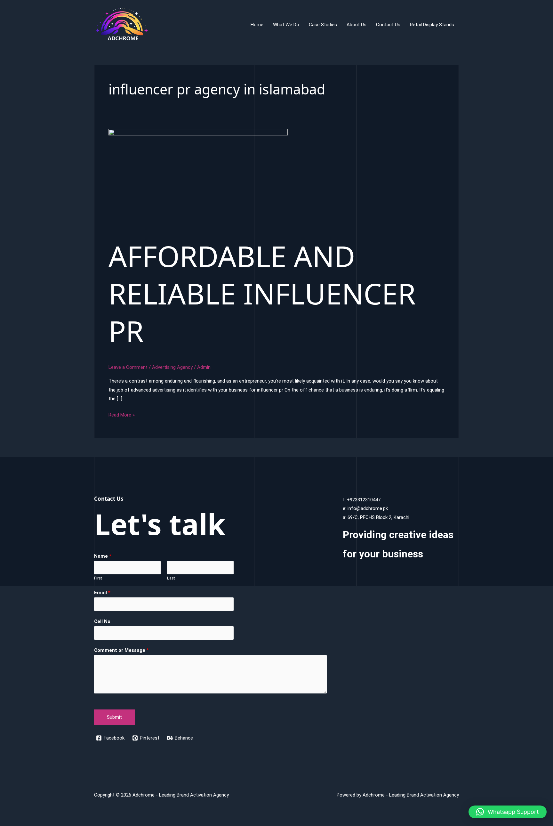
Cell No (102, 621)
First (98, 578)
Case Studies (323, 25)
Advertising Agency (172, 367)
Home (257, 25)
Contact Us (388, 25)
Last (171, 578)
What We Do (286, 25)
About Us (356, 25)
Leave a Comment (128, 367)
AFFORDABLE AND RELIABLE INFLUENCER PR (262, 293)
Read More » (121, 416)
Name (102, 556)
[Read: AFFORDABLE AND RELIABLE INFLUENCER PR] (198, 179)
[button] (508, 812)
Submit (114, 717)
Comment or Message (121, 650)
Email (102, 592)
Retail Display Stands (432, 25)
